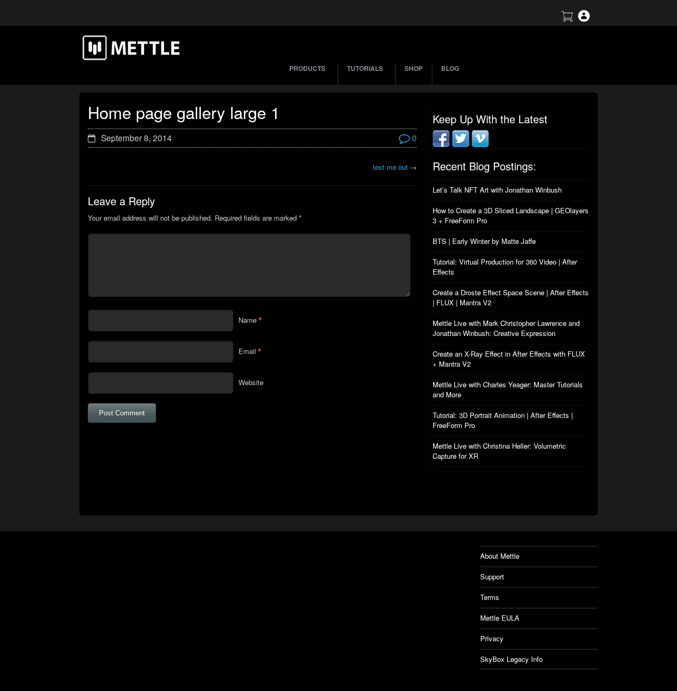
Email (247, 351)
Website (251, 382)
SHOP (414, 68)
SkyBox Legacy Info (511, 659)
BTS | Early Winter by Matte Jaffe (484, 241)
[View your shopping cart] (567, 19)
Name (248, 320)
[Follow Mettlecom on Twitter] (460, 144)
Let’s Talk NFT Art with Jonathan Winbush (497, 190)
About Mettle (499, 556)
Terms (489, 597)
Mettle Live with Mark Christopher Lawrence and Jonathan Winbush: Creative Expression (506, 328)
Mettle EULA (499, 618)
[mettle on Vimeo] (480, 144)
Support (492, 576)
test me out (390, 167)
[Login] (584, 19)
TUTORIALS (365, 68)
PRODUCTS (307, 68)
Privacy (492, 638)
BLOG (450, 68)
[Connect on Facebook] (441, 144)
